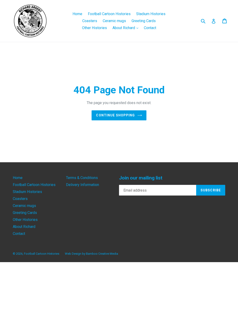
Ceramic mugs (114, 21)
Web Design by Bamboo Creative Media (91, 253)
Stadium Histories (150, 14)
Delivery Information (82, 185)
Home (77, 14)
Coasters (89, 21)
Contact (150, 28)
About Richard (126, 27)
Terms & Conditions (82, 178)
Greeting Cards (144, 21)
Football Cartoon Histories (109, 14)
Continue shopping (115, 115)
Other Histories (94, 28)
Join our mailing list (140, 178)
